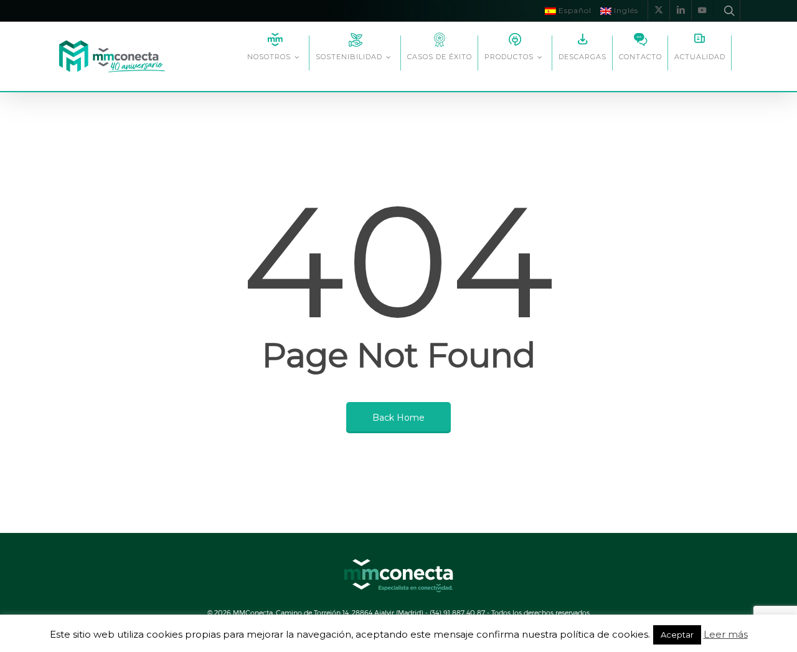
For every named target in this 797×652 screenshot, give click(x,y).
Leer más (726, 634)
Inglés (624, 10)
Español (574, 10)
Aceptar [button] (677, 635)
